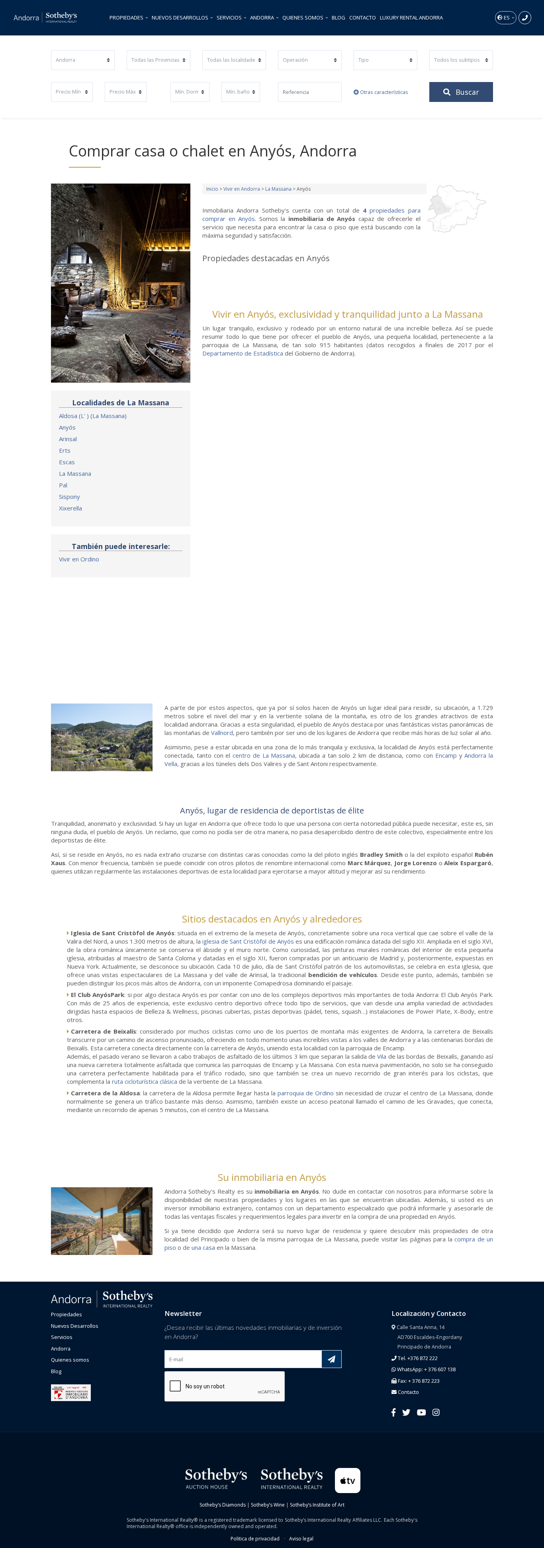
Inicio (212, 189)
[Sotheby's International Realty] (291, 1478)
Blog (338, 17)
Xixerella (70, 508)
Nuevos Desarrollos (180, 17)
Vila (381, 1056)
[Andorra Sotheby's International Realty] (102, 1298)
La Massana (75, 473)
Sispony (69, 496)
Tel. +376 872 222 (417, 1358)
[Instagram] (436, 1412)
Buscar (466, 92)
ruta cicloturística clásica (144, 1081)
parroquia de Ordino (306, 1093)
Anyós (67, 427)
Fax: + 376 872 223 (418, 1380)
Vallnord (222, 733)
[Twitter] (406, 1412)
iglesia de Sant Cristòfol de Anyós (248, 941)
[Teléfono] (525, 17)
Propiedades (127, 17)
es (507, 17)
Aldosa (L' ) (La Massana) (93, 416)
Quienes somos (303, 17)
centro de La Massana (264, 755)
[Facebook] (393, 1412)
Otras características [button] (383, 92)
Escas (67, 462)
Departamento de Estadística (242, 353)
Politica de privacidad (255, 1538)
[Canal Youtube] (421, 1412)
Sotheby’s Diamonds (223, 1504)
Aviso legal (301, 1538)
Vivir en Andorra (241, 189)
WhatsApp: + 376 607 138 (426, 1369)
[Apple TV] (348, 1480)
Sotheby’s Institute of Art (317, 1504)
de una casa (199, 1247)
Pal (63, 485)
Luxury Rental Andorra (411, 17)
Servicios (230, 17)
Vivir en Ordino (79, 559)
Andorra (262, 17)
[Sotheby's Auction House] (215, 1478)
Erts (64, 450)
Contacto (362, 17)
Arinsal (68, 439)
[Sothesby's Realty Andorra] (45, 17)
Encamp (446, 755)
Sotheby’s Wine (268, 1504)
